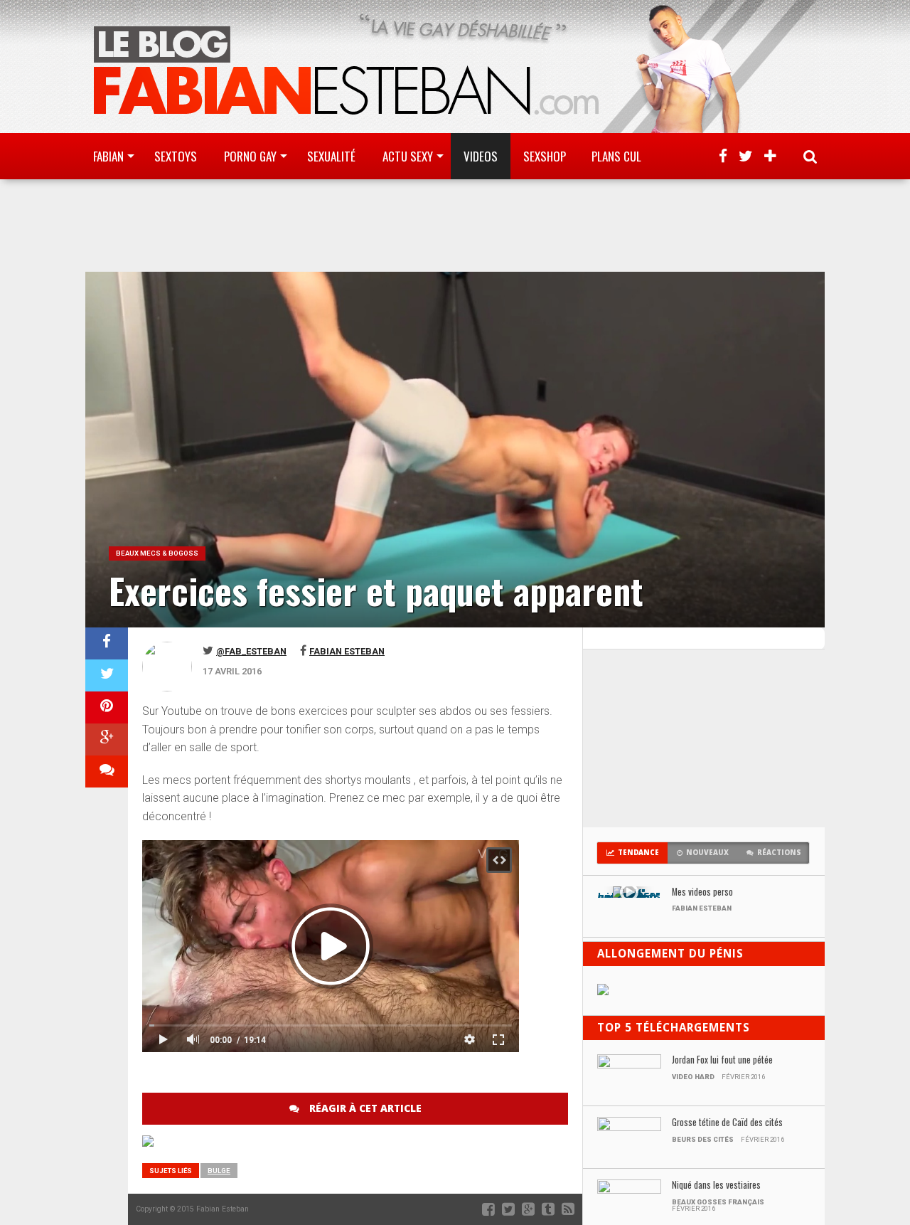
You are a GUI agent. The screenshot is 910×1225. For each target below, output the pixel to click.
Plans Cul (616, 156)
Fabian (108, 156)
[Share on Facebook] (106, 643)
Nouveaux (707, 852)
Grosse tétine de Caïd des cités (727, 1123)
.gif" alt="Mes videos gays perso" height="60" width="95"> (628, 895)
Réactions (779, 852)
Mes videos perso (702, 892)
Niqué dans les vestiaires (716, 1185)
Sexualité (331, 156)
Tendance (638, 852)
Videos (481, 156)
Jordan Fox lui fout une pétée (722, 1060)
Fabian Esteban (347, 651)
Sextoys (175, 156)
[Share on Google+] (106, 739)
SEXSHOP (544, 156)
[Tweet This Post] (106, 675)
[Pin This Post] (106, 707)
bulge (219, 1170)
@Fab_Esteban (251, 651)
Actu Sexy (407, 156)
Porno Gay (250, 156)
